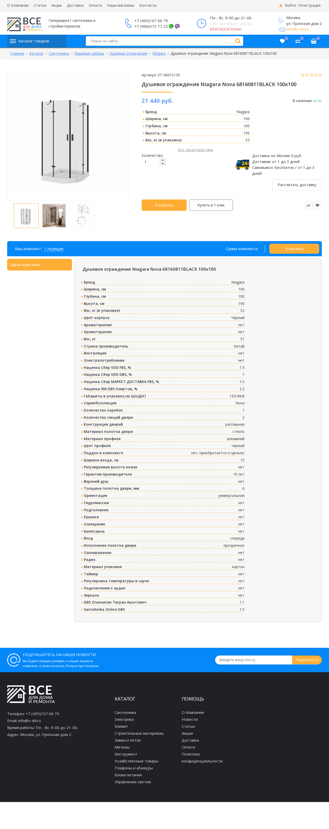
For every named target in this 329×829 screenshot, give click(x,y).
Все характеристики (195, 149)
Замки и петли (128, 740)
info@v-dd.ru (297, 29)
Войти (290, 5)
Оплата (95, 5)
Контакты (148, 5)
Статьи (40, 5)
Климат (121, 726)
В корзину (164, 205)
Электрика (124, 719)
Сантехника (125, 712)
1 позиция (53, 248)
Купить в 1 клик (211, 205)
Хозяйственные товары (136, 760)
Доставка (75, 5)
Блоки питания (128, 774)
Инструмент (126, 754)
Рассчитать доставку (297, 184)
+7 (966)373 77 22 (151, 26)
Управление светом (133, 781)
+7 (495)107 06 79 (151, 20)
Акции (56, 5)
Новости (190, 719)
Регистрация (309, 5)
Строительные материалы (139, 733)
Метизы (122, 747)
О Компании (18, 5)
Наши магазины (120, 5)
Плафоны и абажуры (134, 767)
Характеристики (25, 264)
